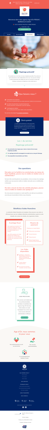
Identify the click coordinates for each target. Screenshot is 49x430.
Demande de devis (24, 29)
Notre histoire (24, 374)
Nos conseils (24, 395)
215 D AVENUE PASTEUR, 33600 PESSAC (25, 24)
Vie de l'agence (19, 34)
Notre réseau (24, 378)
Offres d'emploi (40, 34)
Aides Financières (24, 393)
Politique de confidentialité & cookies (25, 419)
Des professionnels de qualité (24, 388)
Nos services (30, 34)
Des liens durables (24, 390)
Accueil (8, 34)
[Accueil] (24, 11)
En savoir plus (24, 276)
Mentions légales (25, 417)
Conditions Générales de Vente (25, 422)
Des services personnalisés (25, 386)
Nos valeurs (24, 376)
